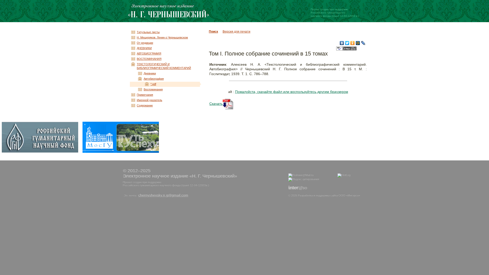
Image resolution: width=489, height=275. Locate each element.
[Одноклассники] (352, 43)
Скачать (216, 104)
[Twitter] (347, 43)
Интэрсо (353, 195)
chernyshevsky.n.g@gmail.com (163, 195)
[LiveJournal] (363, 43)
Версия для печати (236, 31)
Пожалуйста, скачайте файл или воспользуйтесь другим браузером (291, 92)
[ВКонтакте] (342, 43)
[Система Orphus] (346, 49)
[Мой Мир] (358, 43)
